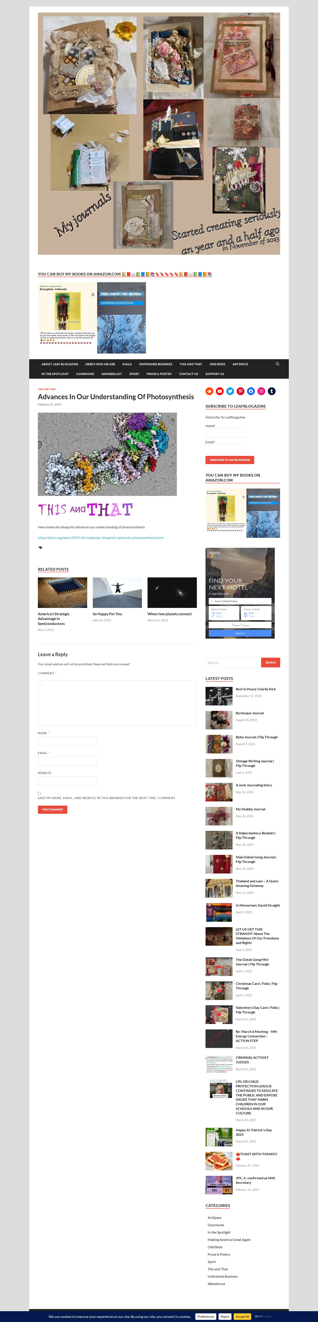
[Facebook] (251, 391)
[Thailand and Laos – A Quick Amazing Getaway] (219, 881)
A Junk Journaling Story (254, 785)
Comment (47, 673)
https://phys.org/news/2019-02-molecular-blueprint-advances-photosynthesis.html (100, 537)
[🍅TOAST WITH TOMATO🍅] (219, 1154)
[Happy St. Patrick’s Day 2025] (219, 1130)
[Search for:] (243, 662)
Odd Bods (217, 364)
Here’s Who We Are (100, 364)
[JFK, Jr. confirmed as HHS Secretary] (219, 1178)
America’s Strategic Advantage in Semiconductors (54, 619)
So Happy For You (107, 614)
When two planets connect (170, 614)
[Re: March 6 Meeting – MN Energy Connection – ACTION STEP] (219, 1032)
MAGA (127, 364)
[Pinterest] (240, 391)
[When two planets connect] (172, 609)
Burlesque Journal (250, 713)
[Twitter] (230, 391)
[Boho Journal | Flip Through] (219, 737)
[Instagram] (261, 391)
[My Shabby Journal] (219, 809)
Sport (134, 374)
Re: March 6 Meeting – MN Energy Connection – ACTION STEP (256, 1036)
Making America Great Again (229, 1239)
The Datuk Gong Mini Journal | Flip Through (252, 961)
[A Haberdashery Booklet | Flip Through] (219, 833)
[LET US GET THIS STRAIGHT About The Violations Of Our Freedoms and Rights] (219, 930)
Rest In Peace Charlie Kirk (256, 689)
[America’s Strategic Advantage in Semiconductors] (62, 609)
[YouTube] (220, 391)
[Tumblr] (272, 391)
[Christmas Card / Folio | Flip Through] (219, 984)
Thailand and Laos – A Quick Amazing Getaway (257, 883)
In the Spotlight (55, 374)
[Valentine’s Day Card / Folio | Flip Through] (219, 1008)
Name (43, 733)
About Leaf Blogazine (60, 364)
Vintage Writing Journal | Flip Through (255, 763)
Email (44, 753)
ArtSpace (240, 364)
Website (44, 773)
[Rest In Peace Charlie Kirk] (219, 689)
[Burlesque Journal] (219, 713)
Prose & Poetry (159, 374)
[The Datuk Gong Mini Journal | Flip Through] (219, 960)
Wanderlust (111, 374)
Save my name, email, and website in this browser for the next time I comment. (107, 798)
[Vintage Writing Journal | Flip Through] (219, 761)
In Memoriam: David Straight (258, 905)
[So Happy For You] (117, 609)
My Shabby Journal (250, 809)
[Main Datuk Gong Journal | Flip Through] (219, 857)
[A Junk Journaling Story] (219, 785)
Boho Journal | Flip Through (257, 737)
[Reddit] (209, 391)
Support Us (215, 374)
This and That (191, 364)
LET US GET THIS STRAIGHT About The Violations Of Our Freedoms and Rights (257, 936)
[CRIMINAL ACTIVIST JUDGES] (219, 1058)
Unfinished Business (155, 364)
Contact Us (188, 374)
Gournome (85, 374)
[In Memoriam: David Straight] (219, 906)
